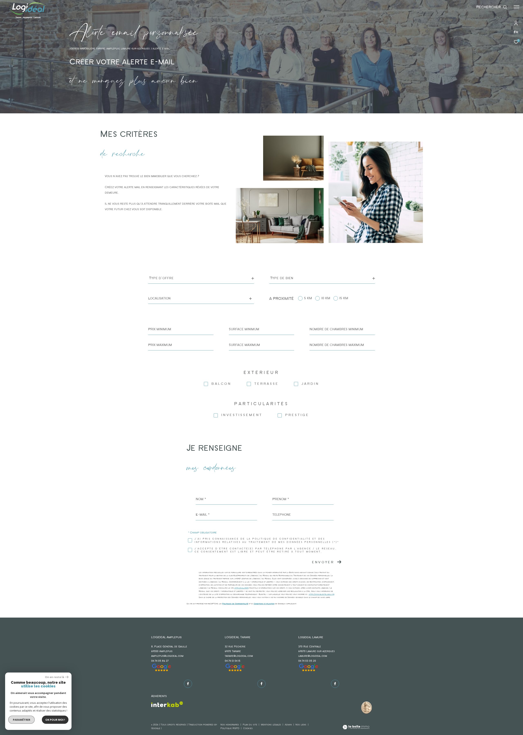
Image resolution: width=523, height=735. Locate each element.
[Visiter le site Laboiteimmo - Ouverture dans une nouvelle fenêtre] (356, 727)
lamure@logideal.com (312, 656)
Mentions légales (271, 725)
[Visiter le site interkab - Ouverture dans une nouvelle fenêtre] (167, 704)
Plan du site (250, 725)
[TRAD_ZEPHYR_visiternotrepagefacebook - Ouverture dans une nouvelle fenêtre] (188, 684)
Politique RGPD (229, 728)
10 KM (325, 298)
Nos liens (301, 725)
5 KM (308, 298)
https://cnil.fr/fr (241, 588)
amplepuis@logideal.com (167, 656)
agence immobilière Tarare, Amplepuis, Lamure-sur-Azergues (109, 49)
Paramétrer (21, 720)
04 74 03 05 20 (307, 661)
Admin (289, 725)
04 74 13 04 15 (232, 661)
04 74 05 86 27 (160, 661)
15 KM (343, 298)
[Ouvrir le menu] (516, 7)
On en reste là (54, 677)
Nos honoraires (229, 725)
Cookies (248, 728)
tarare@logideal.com (239, 656)
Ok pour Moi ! (55, 720)
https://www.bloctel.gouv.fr (321, 594)
